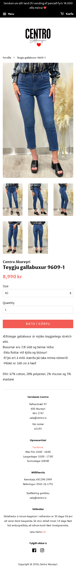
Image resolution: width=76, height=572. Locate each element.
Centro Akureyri (48, 564)
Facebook (38, 447)
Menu (10, 14)
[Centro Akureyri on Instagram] (42, 551)
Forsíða (7, 57)
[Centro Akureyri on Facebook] (34, 551)
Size (5, 286)
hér (44, 531)
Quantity (8, 303)
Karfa (69, 14)
